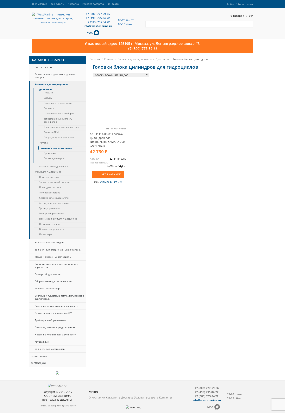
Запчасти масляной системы (54, 182)
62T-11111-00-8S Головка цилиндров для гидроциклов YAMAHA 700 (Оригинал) (107, 139)
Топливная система (49, 192)
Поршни (48, 92)
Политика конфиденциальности (57, 405)
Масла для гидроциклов (48, 171)
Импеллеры (45, 234)
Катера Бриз (42, 341)
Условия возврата (93, 4)
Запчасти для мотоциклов (50, 349)
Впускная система (49, 177)
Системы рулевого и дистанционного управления (56, 265)
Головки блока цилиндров (56, 148)
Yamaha (44, 142)
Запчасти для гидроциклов (51, 84)
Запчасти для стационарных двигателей (58, 249)
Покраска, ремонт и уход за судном (55, 327)
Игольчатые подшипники (58, 103)
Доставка (73, 4)
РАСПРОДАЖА (39, 363)
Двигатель (45, 89)
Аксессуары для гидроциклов (55, 203)
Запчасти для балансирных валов (62, 127)
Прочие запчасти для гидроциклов (58, 218)
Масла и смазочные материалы (53, 256)
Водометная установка (51, 229)
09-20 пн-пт (126, 20)
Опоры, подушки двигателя (59, 137)
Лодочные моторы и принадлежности (56, 306)
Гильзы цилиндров (54, 158)
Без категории (39, 356)
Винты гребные (44, 67)
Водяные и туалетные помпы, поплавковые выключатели (59, 297)
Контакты (113, 4)
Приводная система (50, 187)
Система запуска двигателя (53, 197)
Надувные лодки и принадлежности (55, 334)
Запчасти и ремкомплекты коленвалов (58, 120)
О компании (39, 4)
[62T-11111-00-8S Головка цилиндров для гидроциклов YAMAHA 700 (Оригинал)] (108, 103)
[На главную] (52, 18)
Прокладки (50, 153)
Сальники (49, 108)
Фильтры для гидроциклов (53, 166)
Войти (230, 4)
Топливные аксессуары (48, 288)
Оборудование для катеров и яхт (53, 281)
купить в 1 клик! (111, 182)
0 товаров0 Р (242, 16)
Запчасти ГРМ (51, 132)
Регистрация (245, 4)
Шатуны (48, 97)
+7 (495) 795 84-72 (98, 18)
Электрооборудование (51, 213)
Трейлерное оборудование (50, 320)
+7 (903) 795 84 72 (98, 22)
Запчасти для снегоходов (49, 242)
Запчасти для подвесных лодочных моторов (55, 76)
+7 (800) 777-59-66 (98, 14)
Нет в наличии (111, 174)
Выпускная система (49, 224)
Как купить (57, 4)
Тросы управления (49, 208)
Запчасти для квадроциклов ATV (53, 313)
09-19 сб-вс (125, 24)
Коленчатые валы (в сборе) (58, 113)
